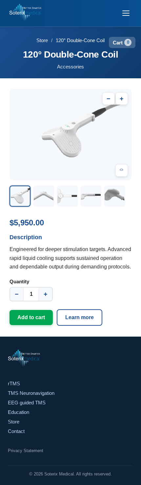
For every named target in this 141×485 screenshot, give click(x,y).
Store (42, 40)
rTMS (14, 383)
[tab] (20, 196)
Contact (16, 431)
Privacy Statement (25, 450)
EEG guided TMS (27, 402)
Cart (121, 42)
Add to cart (31, 317)
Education (18, 412)
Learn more (79, 317)
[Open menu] (126, 13)
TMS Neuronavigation (31, 393)
